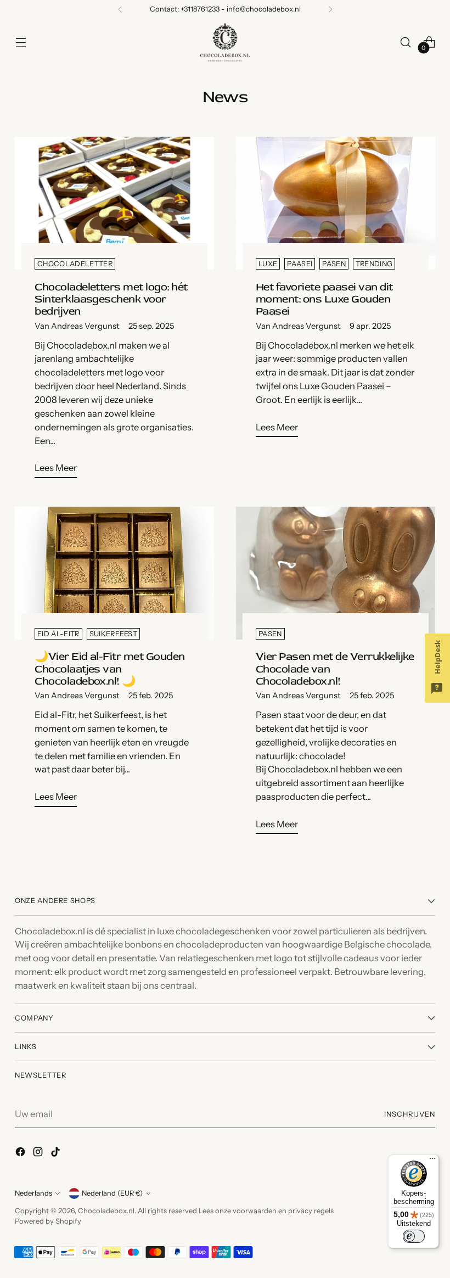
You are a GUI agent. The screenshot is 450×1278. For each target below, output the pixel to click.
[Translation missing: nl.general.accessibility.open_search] (406, 42)
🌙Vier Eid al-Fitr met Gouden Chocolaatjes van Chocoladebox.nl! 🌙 (110, 668)
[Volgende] (330, 9)
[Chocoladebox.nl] (225, 42)
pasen (334, 264)
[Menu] (432, 1161)
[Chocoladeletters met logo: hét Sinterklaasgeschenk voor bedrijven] (114, 203)
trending (374, 264)
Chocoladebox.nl (106, 1211)
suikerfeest (113, 634)
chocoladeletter (75, 264)
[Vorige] (120, 9)
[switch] (414, 1236)
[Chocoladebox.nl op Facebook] (21, 1153)
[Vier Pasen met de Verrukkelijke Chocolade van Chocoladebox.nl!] (335, 573)
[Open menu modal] (20, 42)
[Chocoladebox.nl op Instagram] (39, 1153)
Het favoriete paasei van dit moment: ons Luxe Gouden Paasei (324, 299)
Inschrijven (409, 1114)
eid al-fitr (58, 634)
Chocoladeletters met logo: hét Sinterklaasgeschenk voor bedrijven (111, 299)
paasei (299, 264)
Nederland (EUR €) (112, 1193)
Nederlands (33, 1193)
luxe (267, 264)
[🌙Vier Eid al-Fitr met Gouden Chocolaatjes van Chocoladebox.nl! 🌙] (114, 573)
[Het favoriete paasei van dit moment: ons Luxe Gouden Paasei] (335, 203)
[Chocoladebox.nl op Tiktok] (56, 1153)
